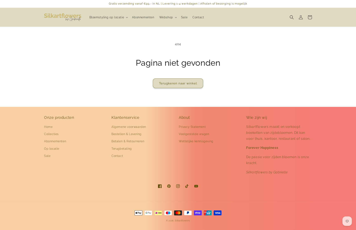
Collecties (51, 134)
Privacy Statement (192, 126)
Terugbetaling (121, 148)
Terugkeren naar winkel (178, 83)
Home (48, 126)
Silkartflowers (182, 220)
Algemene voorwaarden (128, 126)
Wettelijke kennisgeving (196, 141)
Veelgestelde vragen (194, 134)
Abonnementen (55, 141)
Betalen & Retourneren (127, 141)
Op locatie (51, 148)
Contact (117, 156)
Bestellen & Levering (126, 134)
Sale (47, 156)
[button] (108, 17)
